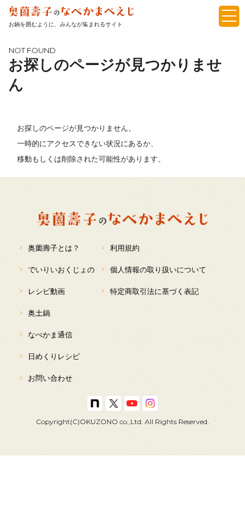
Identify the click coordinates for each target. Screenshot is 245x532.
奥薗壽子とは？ (54, 247)
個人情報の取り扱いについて (158, 269)
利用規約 (125, 247)
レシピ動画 (46, 291)
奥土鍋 (39, 312)
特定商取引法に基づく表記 (154, 291)
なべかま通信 (50, 334)
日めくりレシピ (54, 356)
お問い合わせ (50, 377)
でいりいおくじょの (61, 269)
